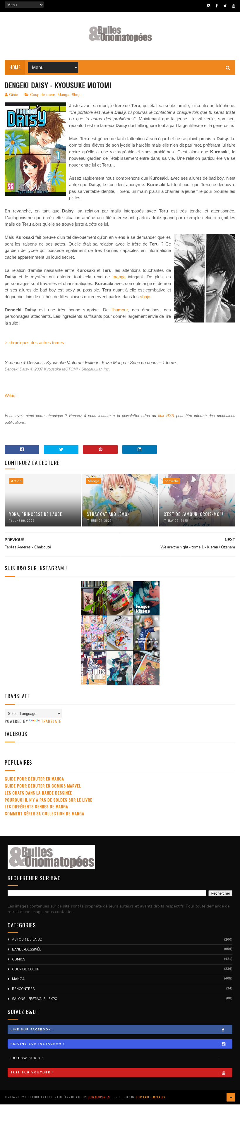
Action (16, 481)
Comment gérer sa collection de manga (44, 813)
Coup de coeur (42, 94)
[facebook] (217, 6)
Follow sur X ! (27, 1058)
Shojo (77, 94)
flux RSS (166, 416)
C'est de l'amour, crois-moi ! (193, 514)
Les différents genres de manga (36, 806)
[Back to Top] (231, 1097)
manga (119, 276)
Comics (18, 959)
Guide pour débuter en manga (34, 779)
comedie (171, 481)
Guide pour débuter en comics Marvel (43, 786)
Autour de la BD (27, 939)
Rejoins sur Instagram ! (38, 1044)
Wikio (10, 395)
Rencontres (23, 989)
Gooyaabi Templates (150, 1097)
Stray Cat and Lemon (108, 514)
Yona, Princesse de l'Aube (35, 514)
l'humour (120, 309)
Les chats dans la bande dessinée (38, 793)
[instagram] (208, 6)
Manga (63, 94)
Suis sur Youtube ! (32, 1072)
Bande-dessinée (26, 949)
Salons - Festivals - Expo (34, 999)
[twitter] (225, 6)
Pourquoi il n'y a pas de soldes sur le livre (48, 800)
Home (14, 67)
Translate (51, 721)
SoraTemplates (99, 1097)
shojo (145, 296)
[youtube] (233, 6)
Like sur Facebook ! (32, 1029)
